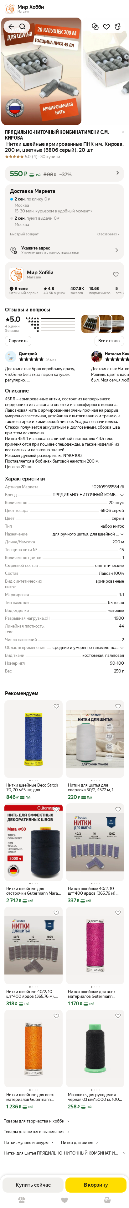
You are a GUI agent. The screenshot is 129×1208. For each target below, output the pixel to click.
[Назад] (11, 26)
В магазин (21, 1200)
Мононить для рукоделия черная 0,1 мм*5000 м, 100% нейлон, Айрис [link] (95, 1097)
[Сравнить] (95, 26)
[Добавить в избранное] (106, 26)
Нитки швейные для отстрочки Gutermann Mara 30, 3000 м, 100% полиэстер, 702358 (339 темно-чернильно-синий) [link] (32, 891)
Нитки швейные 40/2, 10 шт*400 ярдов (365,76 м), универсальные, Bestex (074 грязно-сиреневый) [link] (94, 891)
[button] (64, 174)
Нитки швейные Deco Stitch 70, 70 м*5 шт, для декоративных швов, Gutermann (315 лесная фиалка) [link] (32, 787)
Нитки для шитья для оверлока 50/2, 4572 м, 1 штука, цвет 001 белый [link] (90, 787)
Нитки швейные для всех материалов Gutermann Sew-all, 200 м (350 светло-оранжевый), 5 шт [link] (32, 1097)
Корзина (107, 1200)
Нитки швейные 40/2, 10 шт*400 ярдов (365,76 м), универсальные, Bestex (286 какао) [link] (33, 994)
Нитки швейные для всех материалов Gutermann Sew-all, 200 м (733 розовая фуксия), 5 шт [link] (94, 994)
